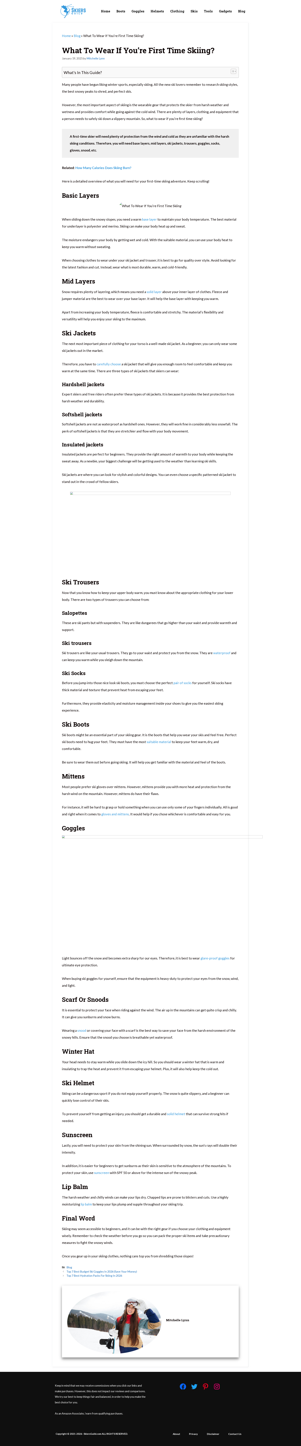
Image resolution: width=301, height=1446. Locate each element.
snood (81, 1030)
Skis (194, 11)
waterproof (221, 653)
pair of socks (182, 683)
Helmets (157, 11)
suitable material (159, 742)
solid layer (154, 292)
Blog (241, 11)
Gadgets (225, 11)
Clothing (177, 11)
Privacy (193, 1433)
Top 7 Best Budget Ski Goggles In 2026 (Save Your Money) (101, 1271)
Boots (120, 11)
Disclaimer (213, 1433)
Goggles (138, 11)
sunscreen (101, 1173)
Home (105, 11)
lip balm (86, 1204)
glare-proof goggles (215, 958)
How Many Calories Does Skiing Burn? (103, 168)
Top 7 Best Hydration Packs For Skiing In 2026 (94, 1275)
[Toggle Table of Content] (231, 71)
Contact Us (234, 1433)
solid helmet (176, 1114)
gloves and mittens (115, 814)
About (176, 1433)
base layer (149, 219)
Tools (208, 11)
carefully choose (109, 364)
